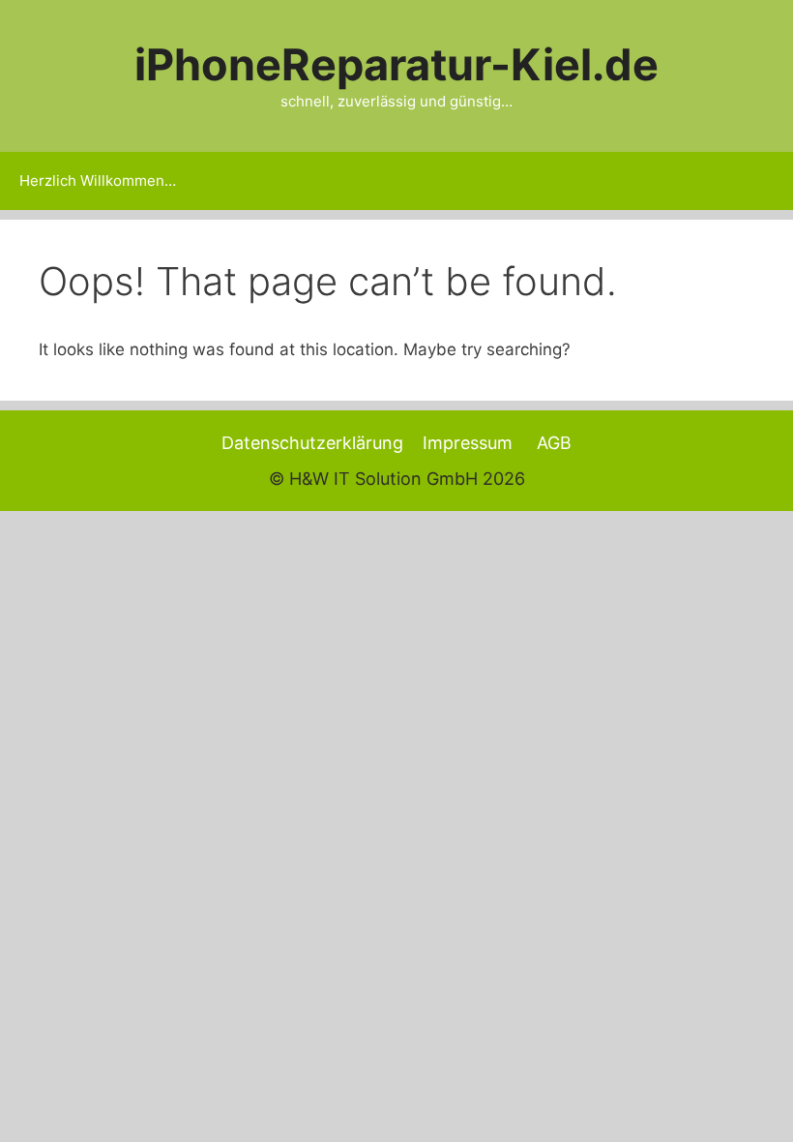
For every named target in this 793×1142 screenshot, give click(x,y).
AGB (554, 443)
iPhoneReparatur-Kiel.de (396, 64)
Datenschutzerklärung (312, 443)
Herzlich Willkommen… (97, 180)
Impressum (468, 443)
